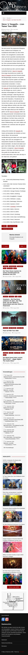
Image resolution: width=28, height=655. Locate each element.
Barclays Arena (8, 378)
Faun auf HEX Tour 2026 (10, 330)
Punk (5, 268)
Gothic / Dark (20, 328)
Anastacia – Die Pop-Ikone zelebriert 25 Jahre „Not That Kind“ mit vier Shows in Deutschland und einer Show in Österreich (13, 302)
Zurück (6, 246)
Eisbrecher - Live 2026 (8, 390)
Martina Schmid (6, 29)
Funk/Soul (11, 296)
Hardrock (11, 352)
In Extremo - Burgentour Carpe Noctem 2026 (13, 395)
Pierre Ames (7, 308)
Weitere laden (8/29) (14, 587)
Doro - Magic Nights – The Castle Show (12, 437)
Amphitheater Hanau (9, 421)
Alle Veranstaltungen (9, 447)
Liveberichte (20, 266)
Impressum (4, 639)
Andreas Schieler (8, 276)
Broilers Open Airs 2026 (9, 382)
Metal (23, 352)
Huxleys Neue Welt (9, 426)
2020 (4, 226)
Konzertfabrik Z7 (8, 444)
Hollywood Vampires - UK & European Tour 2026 (14, 376)
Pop (16, 296)
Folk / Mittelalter (12, 328)
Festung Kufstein (9, 397)
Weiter (22, 246)
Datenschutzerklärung (7, 643)
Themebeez (21, 651)
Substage (13, 206)
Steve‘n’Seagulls (12, 226)
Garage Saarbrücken (9, 415)
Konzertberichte (13, 266)
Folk (8, 31)
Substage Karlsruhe (7, 228)
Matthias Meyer (7, 332)
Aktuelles (5, 31)
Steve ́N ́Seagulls (6, 75)
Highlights (6, 266)
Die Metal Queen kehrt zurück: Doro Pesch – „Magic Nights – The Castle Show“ (13, 359)
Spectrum (7, 391)
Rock (11, 31)
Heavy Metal (17, 352)
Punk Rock (10, 268)
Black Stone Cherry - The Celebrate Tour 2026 (14, 401)
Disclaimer (4, 646)
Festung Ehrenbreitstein (10, 438)
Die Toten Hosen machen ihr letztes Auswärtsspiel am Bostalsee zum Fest (12, 272)
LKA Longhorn (8, 403)
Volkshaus (7, 409)
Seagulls (6, 88)
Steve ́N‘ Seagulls (17, 71)
